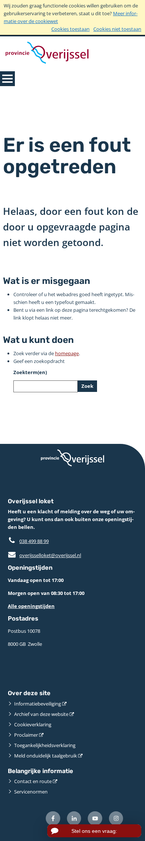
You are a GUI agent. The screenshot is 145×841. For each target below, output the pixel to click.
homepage (67, 353)
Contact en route (33, 781)
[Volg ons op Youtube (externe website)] (95, 818)
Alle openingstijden (31, 606)
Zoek (87, 386)
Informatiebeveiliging (37, 703)
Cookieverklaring (32, 724)
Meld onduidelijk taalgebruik (45, 755)
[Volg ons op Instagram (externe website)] (116, 818)
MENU (7, 78)
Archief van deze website (41, 714)
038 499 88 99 (34, 541)
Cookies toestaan (70, 29)
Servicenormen (31, 791)
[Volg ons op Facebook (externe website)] (53, 818)
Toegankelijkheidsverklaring (44, 745)
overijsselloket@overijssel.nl (44, 555)
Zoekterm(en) (30, 372)
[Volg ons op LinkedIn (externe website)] (74, 818)
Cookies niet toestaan (117, 29)
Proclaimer (26, 735)
